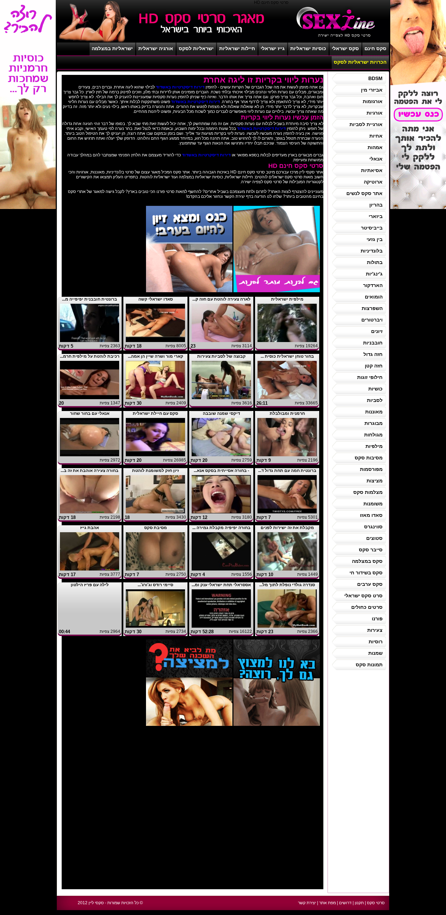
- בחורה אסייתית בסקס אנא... (221, 470)
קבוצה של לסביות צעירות (221, 356)
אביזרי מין (372, 90)
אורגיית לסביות (366, 124)
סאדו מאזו (371, 515)
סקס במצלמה (367, 561)
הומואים (374, 297)
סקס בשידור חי (366, 572)
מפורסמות (371, 469)
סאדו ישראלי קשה (155, 299)
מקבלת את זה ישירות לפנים (287, 527)
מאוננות (374, 411)
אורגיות (375, 113)
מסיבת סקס (155, 527)
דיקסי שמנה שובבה (221, 413)
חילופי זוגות (370, 377)
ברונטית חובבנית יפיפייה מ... (89, 299)
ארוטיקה (373, 182)
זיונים (377, 331)
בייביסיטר (372, 228)
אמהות (375, 147)
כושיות (375, 388)
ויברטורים (372, 320)
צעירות (375, 630)
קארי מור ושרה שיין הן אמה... (155, 356)
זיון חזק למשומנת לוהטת (155, 470)
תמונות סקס (369, 664)
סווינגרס (373, 526)
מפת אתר (327, 902)
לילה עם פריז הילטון (90, 584)
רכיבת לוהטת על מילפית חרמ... (90, 356)
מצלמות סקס (368, 492)
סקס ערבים (370, 584)
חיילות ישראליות (237, 48)
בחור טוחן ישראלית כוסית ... (287, 356)
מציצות (375, 480)
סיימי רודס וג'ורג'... (155, 584)
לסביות (375, 400)
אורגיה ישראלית (155, 48)
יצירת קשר (307, 902)
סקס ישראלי (345, 48)
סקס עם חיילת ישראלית (155, 413)
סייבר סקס (371, 549)
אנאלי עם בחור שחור (89, 413)
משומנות (373, 503)
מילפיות (374, 446)
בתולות (375, 262)
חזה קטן (374, 366)
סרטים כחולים (367, 607)
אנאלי (376, 159)
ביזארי (376, 216)
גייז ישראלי (273, 48)
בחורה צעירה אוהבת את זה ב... (89, 470)
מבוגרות (373, 423)
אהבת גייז (89, 527)
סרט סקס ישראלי (363, 595)
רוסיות (376, 641)
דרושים (345, 902)
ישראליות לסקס (196, 48)
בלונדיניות (372, 251)
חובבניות (373, 343)
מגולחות (373, 434)
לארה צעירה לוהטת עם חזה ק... (221, 299)
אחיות (376, 136)
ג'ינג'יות (374, 274)
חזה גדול (373, 354)
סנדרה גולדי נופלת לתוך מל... (287, 584)
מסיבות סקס (369, 457)
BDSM (375, 78)
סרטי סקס (376, 902)
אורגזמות (373, 101)
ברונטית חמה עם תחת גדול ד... (287, 470)
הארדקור (373, 285)
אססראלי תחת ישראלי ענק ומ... (221, 584)
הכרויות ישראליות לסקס (360, 62)
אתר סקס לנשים (364, 193)
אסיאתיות (372, 170)
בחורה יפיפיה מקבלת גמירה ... (221, 527)
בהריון (376, 205)
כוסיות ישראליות (308, 48)
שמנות (375, 653)
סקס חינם (375, 48)
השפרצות (372, 308)
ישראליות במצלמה (112, 48)
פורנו (377, 618)
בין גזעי (375, 239)
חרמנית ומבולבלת (287, 413)
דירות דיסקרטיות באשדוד (180, 87)
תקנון (359, 902)
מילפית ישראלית (287, 299)
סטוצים (374, 538)
